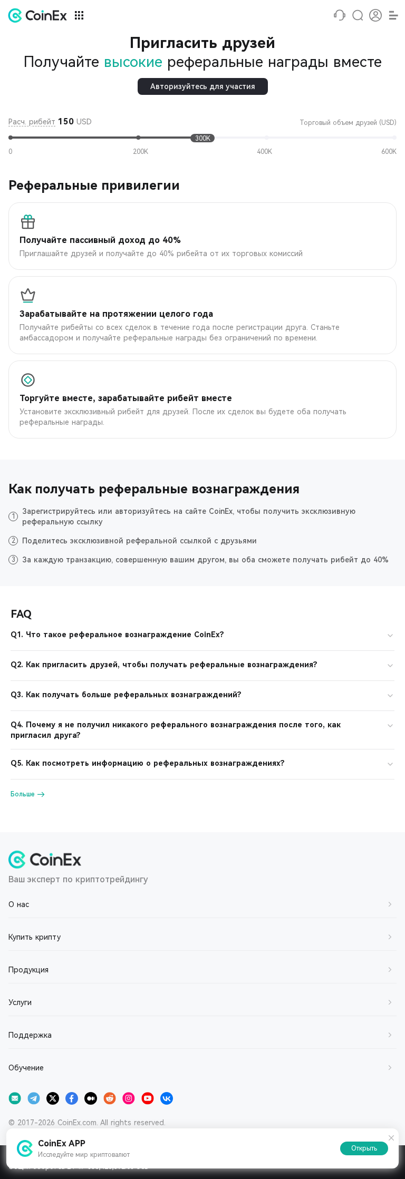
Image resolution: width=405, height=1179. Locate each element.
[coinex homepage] (40, 15)
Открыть (364, 1148)
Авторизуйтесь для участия (202, 86)
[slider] (202, 138)
